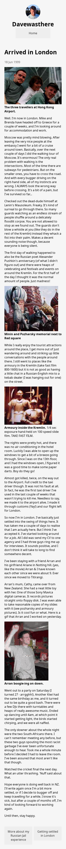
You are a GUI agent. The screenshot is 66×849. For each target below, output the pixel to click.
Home (33, 33)
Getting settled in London (47, 833)
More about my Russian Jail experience (18, 835)
